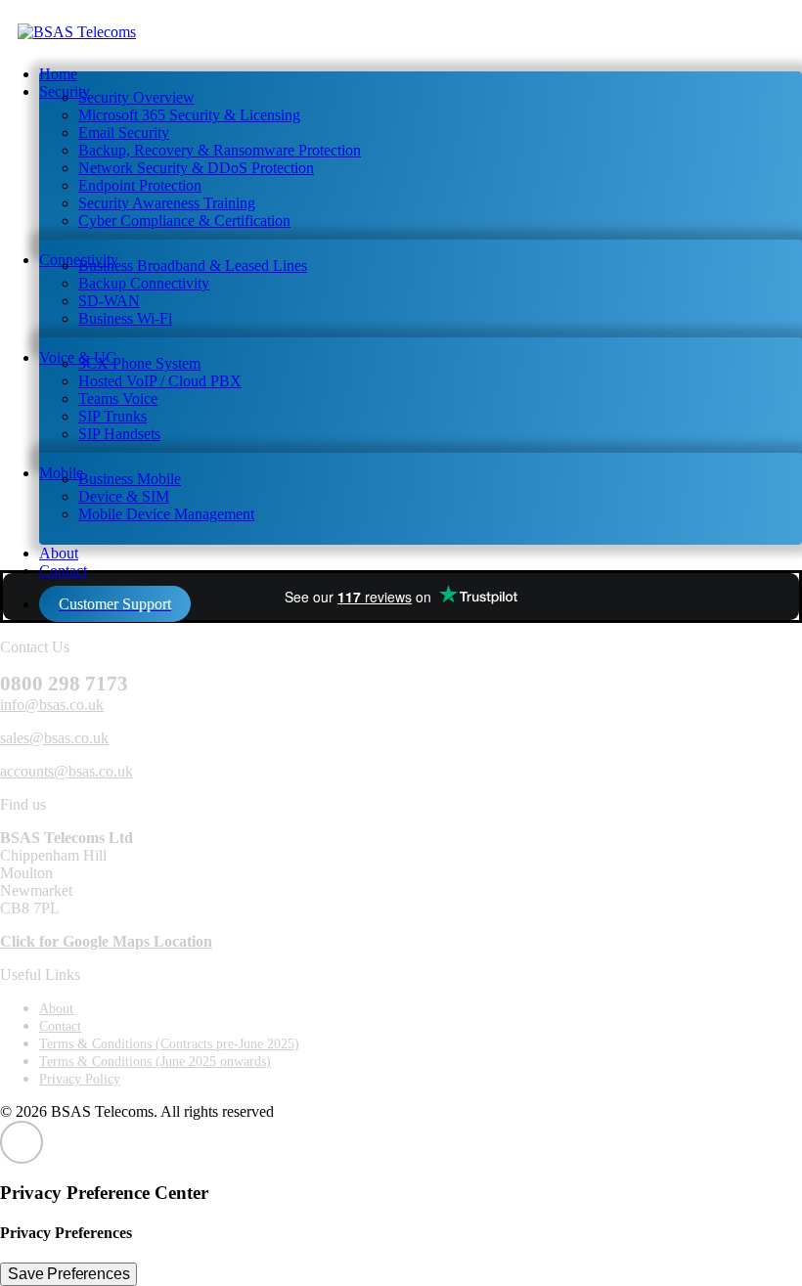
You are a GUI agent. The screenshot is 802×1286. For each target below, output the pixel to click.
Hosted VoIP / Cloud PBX (160, 381)
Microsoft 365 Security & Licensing (189, 115)
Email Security (123, 132)
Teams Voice (117, 398)
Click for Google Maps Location (106, 941)
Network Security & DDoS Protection (196, 167)
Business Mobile (129, 478)
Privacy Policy (79, 1079)
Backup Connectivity (143, 283)
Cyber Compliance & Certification (184, 220)
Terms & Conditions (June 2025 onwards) (155, 1061)
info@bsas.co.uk (52, 704)
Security (64, 91)
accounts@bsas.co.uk (66, 771)
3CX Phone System (139, 363)
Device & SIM (123, 496)
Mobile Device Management (166, 514)
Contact (63, 570)
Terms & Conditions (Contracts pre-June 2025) (169, 1044)
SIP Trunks (112, 416)
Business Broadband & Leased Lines (192, 265)
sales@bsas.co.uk (54, 738)
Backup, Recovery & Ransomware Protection (219, 150)
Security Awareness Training (166, 203)
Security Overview (136, 97)
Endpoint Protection (139, 185)
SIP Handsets (119, 433)
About (56, 1008)
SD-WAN (109, 300)
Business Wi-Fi (125, 318)
